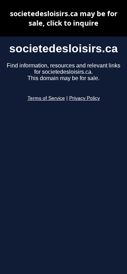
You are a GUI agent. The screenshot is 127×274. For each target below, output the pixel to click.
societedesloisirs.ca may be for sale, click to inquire (63, 18)
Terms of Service (46, 98)
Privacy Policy (84, 98)
